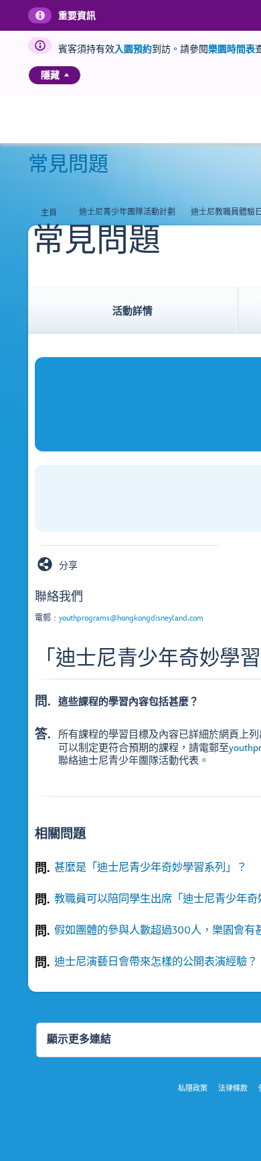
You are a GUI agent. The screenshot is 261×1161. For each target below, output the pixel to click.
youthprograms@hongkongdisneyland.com (131, 618)
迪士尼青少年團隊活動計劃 (127, 212)
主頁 (49, 213)
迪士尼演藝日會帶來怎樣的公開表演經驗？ (156, 961)
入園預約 (133, 49)
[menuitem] (67, 75)
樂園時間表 (231, 49)
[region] (54, 75)
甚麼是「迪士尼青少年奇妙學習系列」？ (150, 867)
